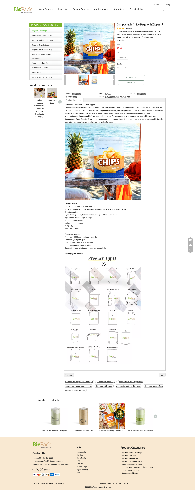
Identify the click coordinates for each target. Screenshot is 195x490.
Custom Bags (81, 467)
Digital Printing (82, 470)
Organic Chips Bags (39, 31)
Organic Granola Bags (40, 45)
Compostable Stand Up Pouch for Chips (112, 431)
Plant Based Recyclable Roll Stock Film (140, 431)
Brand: (100, 94)
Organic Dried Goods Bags (42, 50)
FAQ (78, 473)
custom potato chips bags (75, 390)
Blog (168, 4)
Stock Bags (36, 73)
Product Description (73, 100)
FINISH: (101, 97)
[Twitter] (37, 469)
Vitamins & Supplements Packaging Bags (41, 56)
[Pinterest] (49, 469)
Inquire (129, 83)
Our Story (155, 4)
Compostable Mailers (40, 68)
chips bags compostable (153, 386)
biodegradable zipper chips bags (128, 386)
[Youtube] (41, 469)
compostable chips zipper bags (131, 382)
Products (79, 464)
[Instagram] (45, 469)
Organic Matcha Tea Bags (42, 77)
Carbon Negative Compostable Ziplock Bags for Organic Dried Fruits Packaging (39, 108)
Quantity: (69, 97)
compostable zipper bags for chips (78, 386)
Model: (68, 94)
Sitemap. (107, 487)
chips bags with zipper (103, 386)
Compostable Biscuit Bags (42, 35)
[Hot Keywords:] (164, 10)
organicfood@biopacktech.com (50, 461)
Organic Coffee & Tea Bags (42, 40)
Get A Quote (81, 458)
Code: (133, 94)
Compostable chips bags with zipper (79, 382)
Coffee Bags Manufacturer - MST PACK (113, 483)
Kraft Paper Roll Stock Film (83, 431)
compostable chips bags (106, 382)
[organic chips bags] (103, 125)
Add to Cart (130, 77)
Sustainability (81, 452)
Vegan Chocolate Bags (40, 63)
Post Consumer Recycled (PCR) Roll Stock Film (55, 431)
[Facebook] (33, 469)
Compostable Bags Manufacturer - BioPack (48, 483)
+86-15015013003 (45, 458)
